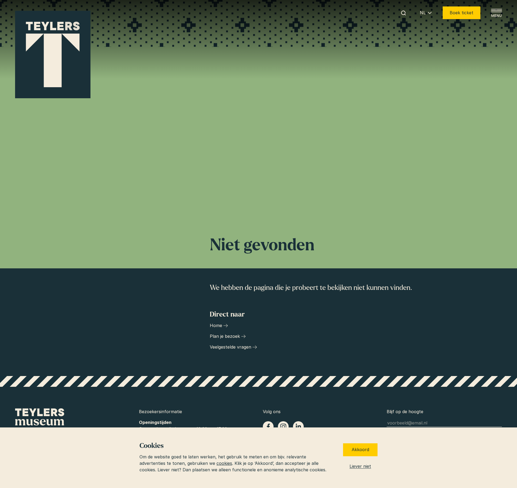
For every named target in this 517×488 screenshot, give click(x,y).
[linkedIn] (298, 426)
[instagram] (283, 426)
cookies (224, 463)
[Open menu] (496, 13)
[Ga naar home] (52, 55)
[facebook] (268, 426)
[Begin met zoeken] (403, 13)
